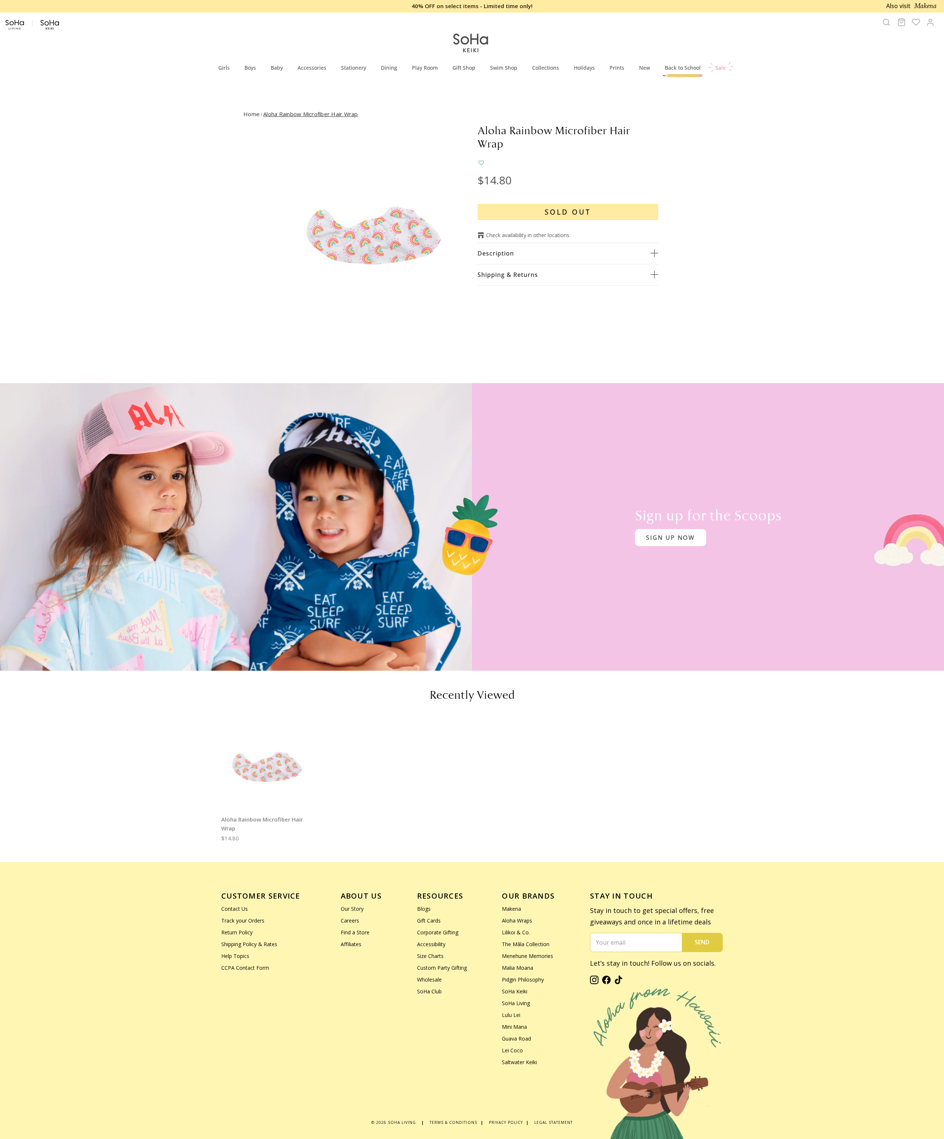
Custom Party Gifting (442, 967)
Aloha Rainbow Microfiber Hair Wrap (310, 114)
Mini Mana (514, 1026)
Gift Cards (429, 920)
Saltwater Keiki (519, 1062)
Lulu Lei (511, 1014)
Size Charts (430, 955)
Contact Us (234, 908)
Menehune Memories (527, 955)
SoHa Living (516, 1003)
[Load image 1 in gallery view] (373, 235)
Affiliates (351, 944)
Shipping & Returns (508, 275)
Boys (250, 67)
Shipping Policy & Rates (249, 944)
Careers (350, 920)
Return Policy (237, 932)
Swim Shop (503, 67)
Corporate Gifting (437, 932)
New (644, 67)
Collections (545, 67)
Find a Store (355, 932)
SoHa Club (429, 991)
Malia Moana (517, 967)
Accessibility (431, 944)
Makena (511, 908)
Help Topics (235, 955)
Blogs (424, 908)
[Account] (930, 22)
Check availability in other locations (527, 235)
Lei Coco (512, 1050)
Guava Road (516, 1038)
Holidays (584, 67)
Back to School (683, 67)
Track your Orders (242, 920)
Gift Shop (463, 67)
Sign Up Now (670, 538)
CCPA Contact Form (245, 967)
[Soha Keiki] (470, 43)
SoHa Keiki (514, 991)
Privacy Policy (506, 1122)
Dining (389, 67)
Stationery (353, 67)
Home (251, 114)
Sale (720, 67)
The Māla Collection (525, 944)
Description (496, 253)
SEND (702, 942)
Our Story (352, 908)
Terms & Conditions (453, 1122)
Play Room (425, 67)
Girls (224, 67)
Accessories (312, 67)
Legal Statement (553, 1122)
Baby (277, 67)
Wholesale (429, 979)
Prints (617, 67)
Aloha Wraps (517, 920)
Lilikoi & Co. (516, 932)
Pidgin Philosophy (523, 979)
